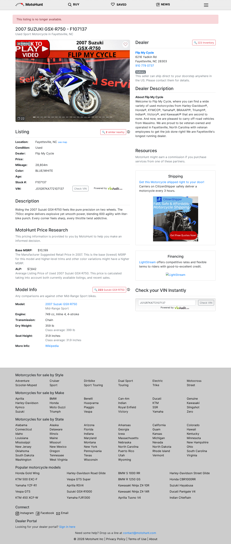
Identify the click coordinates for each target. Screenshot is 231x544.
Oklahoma (22, 451)
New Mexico (58, 446)
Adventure (22, 381)
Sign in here (67, 527)
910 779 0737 (144, 65)
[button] (23, 81)
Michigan (158, 438)
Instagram (27, 513)
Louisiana (21, 438)
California (159, 425)
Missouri (55, 442)
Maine (54, 438)
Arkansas (124, 425)
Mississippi (22, 442)
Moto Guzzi (58, 407)
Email (64, 513)
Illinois (54, 433)
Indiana (89, 433)
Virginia (192, 455)
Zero (190, 411)
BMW (53, 398)
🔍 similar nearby (113, 132)
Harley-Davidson (26, 403)
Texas (88, 455)
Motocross (194, 381)
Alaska (54, 425)
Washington (23, 459)
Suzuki (19, 411)
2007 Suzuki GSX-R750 (61, 304)
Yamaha (157, 411)
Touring (123, 385)
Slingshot (193, 407)
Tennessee (57, 455)
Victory (123, 411)
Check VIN (80, 188)
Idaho (19, 433)
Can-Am (123, 398)
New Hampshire (197, 442)
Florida (88, 429)
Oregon (55, 451)
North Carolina (128, 446)
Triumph (55, 411)
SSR (155, 407)
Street (191, 385)
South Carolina (197, 451)
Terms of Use (137, 539)
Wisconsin (91, 459)
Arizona (89, 425)
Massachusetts (128, 438)
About (153, 539)
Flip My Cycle (144, 52)
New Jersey (23, 446)
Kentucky (193, 433)
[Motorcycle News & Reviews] (158, 4)
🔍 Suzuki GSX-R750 (109, 289)
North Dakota (161, 446)
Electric (157, 381)
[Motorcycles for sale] (70, 4)
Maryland (90, 438)
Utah (121, 455)
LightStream (147, 262)
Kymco (20, 407)
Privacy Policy (115, 539)
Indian (122, 403)
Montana (90, 442)
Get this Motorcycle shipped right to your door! (171, 182)
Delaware (56, 429)
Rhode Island (161, 451)
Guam (156, 429)
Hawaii (191, 429)
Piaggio (89, 407)
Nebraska (124, 442)
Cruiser (54, 381)
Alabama (21, 425)
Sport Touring (93, 385)
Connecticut (23, 429)
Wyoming (124, 459)
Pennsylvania (93, 451)
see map (62, 142)
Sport (53, 385)
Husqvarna (91, 403)
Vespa (88, 411)
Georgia (123, 429)
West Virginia (58, 459)
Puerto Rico (126, 451)
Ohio (190, 446)
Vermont (158, 455)
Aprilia (19, 398)
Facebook (47, 513)
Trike (155, 385)
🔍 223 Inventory (204, 42)
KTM (155, 403)
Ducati (156, 398)
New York (90, 446)
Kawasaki (193, 403)
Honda (54, 403)
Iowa (121, 433)
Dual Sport (125, 381)
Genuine (192, 398)
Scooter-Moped (26, 385)
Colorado (193, 425)
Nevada (157, 442)
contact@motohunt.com (139, 533)
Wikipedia (52, 346)
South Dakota (24, 455)
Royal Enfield (127, 407)
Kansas (157, 433)
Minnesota (194, 438)
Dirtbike (89, 381)
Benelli (88, 398)
